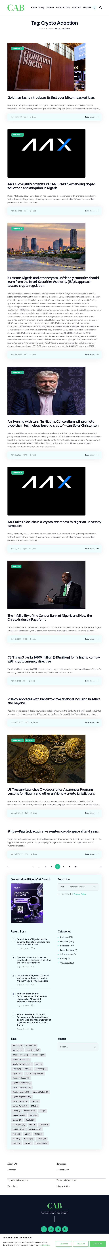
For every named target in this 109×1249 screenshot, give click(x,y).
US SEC (28, 1138)
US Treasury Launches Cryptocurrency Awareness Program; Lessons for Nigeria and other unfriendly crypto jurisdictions (51, 791)
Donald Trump (20, 1106)
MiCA (33, 1115)
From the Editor (67, 950)
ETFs (34, 1106)
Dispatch (18, 48)
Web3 (16, 1143)
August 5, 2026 (22, 984)
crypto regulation (22, 1096)
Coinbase (40, 1068)
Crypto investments (22, 1087)
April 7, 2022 (16, 680)
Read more (89, 117)
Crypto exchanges (21, 1082)
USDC (38, 1133)
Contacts (11, 1170)
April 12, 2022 (16, 548)
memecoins (19, 1115)
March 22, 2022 (17, 722)
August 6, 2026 (22, 966)
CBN (28, 1068)
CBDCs (17, 1068)
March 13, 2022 (16, 813)
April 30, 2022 (16, 117)
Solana (44, 1124)
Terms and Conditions (66, 1180)
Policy (17, 566)
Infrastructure (66, 954)
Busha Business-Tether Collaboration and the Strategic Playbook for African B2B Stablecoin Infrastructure (32, 997)
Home (41, 28)
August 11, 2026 (23, 948)
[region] (54, 1241)
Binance (31, 1045)
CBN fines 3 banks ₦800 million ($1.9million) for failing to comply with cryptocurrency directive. (53, 659)
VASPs (41, 1138)
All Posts (49, 28)
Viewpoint (65, 963)
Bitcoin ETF (33, 1050)
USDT (16, 1138)
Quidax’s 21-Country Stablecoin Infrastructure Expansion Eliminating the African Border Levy (34, 960)
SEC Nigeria (19, 1124)
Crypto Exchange (21, 1078)
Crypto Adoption (34, 1073)
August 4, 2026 (23, 1005)
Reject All (81, 1243)
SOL (32, 1124)
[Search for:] (78, 1047)
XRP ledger (41, 1143)
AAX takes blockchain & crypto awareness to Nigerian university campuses (54, 524)
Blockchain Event (21, 1059)
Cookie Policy (44, 1245)
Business (64, 937)
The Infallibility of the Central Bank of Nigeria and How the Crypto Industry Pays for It (49, 618)
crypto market (40, 1092)
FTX (42, 1110)
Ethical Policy (62, 1170)
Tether (16, 1133)
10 (77, 866)
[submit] (94, 887)
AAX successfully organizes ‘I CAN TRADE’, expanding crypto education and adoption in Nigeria (51, 186)
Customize (64, 1243)
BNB (39, 1064)
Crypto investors (21, 1092)
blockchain (38, 1054)
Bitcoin (17, 1050)
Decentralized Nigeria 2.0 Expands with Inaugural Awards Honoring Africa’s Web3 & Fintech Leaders (33, 978)
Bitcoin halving (20, 1054)
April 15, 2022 (16, 454)
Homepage (61, 1164)
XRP (28, 1143)
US (27, 1133)
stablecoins (34, 1129)
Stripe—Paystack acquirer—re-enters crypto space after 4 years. (53, 831)
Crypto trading (20, 1101)
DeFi (35, 1101)
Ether (16, 1110)
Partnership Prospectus (17, 1180)
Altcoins (17, 1045)
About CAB (12, 1164)
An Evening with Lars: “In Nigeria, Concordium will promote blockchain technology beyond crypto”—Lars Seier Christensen (52, 423)
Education (64, 946)
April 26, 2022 (16, 210)
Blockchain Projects (22, 1064)
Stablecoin (18, 1129)
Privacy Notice (63, 1186)
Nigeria (17, 1120)
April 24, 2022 (16, 354)
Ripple (30, 1120)
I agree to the (73, 894)
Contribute (12, 1186)
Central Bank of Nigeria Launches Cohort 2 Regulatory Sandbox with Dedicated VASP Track (33, 942)
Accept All (97, 1243)
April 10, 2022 (16, 639)
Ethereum (29, 1110)
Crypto (17, 1073)
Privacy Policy (80, 894)
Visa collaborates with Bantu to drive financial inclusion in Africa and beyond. (53, 701)
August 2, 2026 (22, 1029)
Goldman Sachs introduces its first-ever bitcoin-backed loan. (51, 98)
